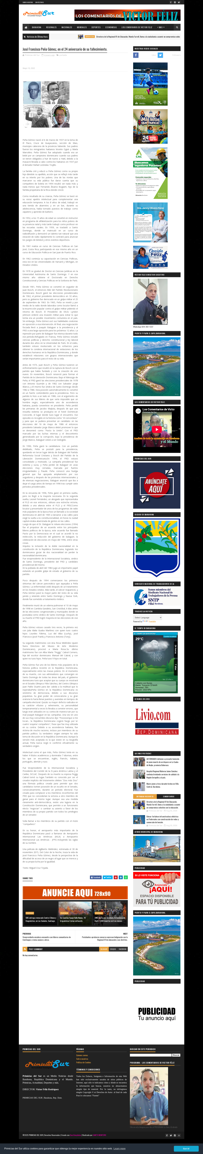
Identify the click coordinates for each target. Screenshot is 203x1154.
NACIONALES (67, 27)
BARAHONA (36, 27)
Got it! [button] (186, 1148)
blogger (104, 949)
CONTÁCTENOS (39, 2)
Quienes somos (82, 1055)
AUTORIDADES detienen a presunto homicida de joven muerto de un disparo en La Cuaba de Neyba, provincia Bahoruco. (163, 762)
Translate (152, 621)
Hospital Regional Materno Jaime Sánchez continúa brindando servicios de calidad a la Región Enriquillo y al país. (163, 774)
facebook (122, 949)
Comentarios (168, 796)
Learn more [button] (120, 1148)
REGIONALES (51, 27)
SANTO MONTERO (99, 1135)
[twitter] (179, 2)
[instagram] (175, 2)
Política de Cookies (83, 1062)
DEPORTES (96, 27)
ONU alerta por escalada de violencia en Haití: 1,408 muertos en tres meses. (110, 919)
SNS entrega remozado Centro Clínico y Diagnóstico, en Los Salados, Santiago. (41, 919)
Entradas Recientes (145, 796)
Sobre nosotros (82, 1058)
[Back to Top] (179, 1135)
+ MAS (160, 27)
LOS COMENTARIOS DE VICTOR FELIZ (137, 27)
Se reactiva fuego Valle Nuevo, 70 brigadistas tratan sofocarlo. (73, 919)
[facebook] (171, 2)
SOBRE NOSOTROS (28, 2)
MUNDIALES (82, 27)
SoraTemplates (75, 1135)
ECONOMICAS (111, 27)
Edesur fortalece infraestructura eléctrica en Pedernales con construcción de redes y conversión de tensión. (163, 819)
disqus (113, 949)
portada (63, 55)
